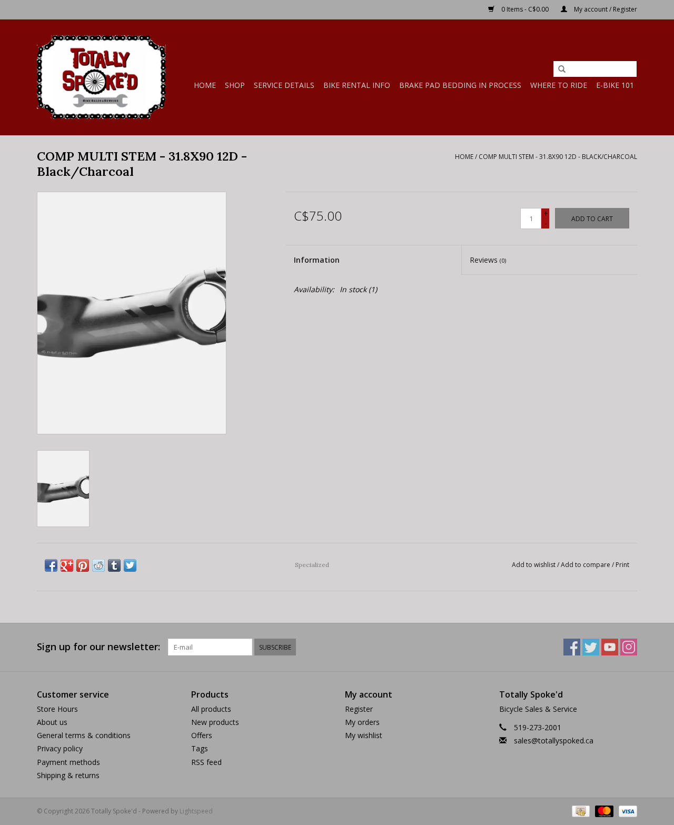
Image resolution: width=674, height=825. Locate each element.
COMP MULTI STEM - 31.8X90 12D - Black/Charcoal (558, 156)
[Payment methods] (579, 810)
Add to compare (586, 564)
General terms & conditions (84, 735)
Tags (199, 748)
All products (211, 709)
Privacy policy (60, 748)
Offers (201, 735)
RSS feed (206, 762)
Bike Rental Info (356, 85)
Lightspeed (196, 811)
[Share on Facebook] (51, 565)
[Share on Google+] (67, 565)
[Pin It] (82, 565)
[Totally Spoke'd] (101, 77)
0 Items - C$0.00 (525, 9)
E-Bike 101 (615, 85)
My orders (362, 722)
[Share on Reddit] (98, 565)
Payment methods (68, 762)
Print (622, 564)
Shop (235, 85)
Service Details (284, 85)
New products (215, 722)
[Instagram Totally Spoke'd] (628, 647)
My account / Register (604, 9)
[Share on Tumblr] (114, 565)
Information (317, 260)
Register (359, 709)
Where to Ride (558, 85)
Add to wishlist (534, 564)
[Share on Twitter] (130, 565)
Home (205, 85)
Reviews (488, 260)
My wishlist (363, 735)
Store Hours (57, 709)
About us (52, 722)
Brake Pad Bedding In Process (460, 85)
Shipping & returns (68, 775)
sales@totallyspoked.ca (553, 740)
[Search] (562, 69)
